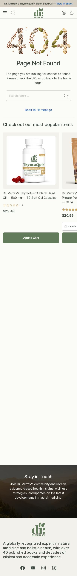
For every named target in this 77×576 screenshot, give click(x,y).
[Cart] (72, 13)
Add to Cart (31, 238)
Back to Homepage (38, 110)
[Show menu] (5, 13)
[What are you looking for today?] (66, 95)
